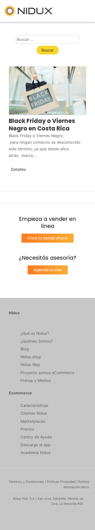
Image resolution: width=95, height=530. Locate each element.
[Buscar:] (47, 39)
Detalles (18, 169)
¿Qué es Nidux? (34, 333)
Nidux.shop (30, 356)
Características (34, 405)
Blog (24, 348)
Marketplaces (32, 421)
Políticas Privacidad (61, 482)
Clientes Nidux (33, 413)
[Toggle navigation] (88, 11)
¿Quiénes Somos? (36, 341)
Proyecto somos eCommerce (47, 372)
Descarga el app (35, 444)
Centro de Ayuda (36, 436)
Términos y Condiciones (26, 482)
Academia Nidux (35, 452)
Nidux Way (30, 364)
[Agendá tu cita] (48, 275)
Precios (27, 429)
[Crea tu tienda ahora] (47, 243)
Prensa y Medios (35, 380)
